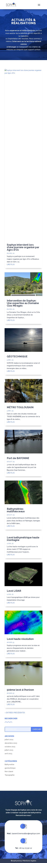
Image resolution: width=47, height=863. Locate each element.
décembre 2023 (11, 743)
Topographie (9, 775)
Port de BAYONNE (18, 458)
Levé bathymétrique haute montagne (23, 538)
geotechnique (10, 768)
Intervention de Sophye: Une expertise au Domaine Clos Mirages (23, 303)
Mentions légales (29, 861)
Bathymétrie (9, 764)
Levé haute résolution (20, 638)
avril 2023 (8, 753)
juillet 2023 (9, 750)
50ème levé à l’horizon (20, 689)
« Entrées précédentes (15, 713)
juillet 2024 (9, 739)
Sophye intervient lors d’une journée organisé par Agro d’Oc (23, 247)
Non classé (9, 771)
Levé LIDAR (14, 590)
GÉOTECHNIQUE (17, 356)
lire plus (11, 264)
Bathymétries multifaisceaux (16, 510)
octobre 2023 (10, 747)
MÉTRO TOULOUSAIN (20, 407)
